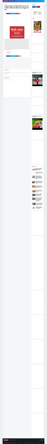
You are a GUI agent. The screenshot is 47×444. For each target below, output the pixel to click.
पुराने (29, 98)
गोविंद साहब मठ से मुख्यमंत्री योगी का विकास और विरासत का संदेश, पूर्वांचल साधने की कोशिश (39, 169)
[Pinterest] (16, 13)
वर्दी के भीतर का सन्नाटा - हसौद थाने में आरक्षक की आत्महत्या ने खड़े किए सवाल (39, 173)
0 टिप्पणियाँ (12, 11)
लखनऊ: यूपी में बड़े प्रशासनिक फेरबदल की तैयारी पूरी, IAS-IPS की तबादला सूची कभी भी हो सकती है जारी (39, 186)
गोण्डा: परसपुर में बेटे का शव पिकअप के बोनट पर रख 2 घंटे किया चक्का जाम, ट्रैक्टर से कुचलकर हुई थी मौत (39, 204)
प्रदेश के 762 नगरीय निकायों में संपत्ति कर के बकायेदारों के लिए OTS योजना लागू (39, 191)
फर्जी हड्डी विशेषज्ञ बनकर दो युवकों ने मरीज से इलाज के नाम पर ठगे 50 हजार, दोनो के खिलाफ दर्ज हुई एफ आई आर (39, 182)
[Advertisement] (17, 21)
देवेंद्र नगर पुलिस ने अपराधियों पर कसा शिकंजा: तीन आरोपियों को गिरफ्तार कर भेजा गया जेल (39, 195)
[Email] (19, 13)
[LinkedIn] (17, 13)
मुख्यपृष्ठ (5, 4)
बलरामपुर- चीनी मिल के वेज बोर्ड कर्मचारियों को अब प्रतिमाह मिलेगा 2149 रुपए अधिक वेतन (39, 208)
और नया (4, 98)
